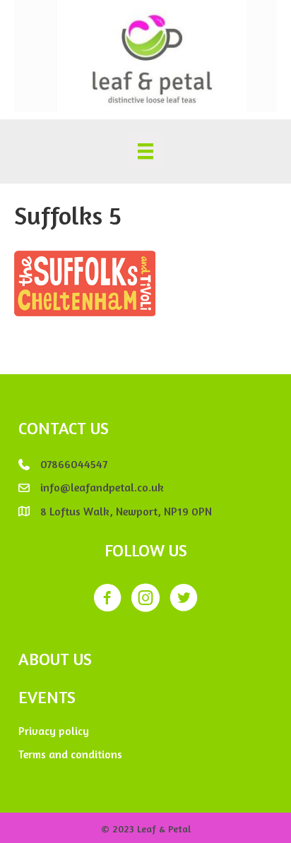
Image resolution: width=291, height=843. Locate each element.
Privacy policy (53, 731)
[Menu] (145, 151)
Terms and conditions (70, 754)
